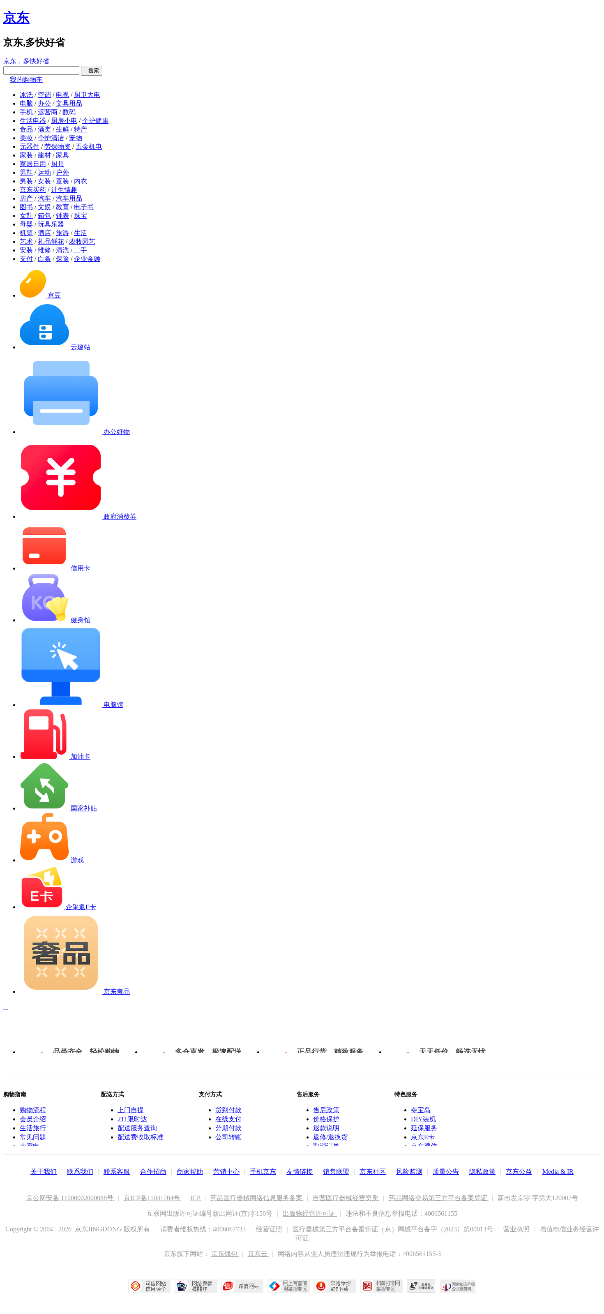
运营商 (48, 112)
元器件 (29, 146)
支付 (26, 258)
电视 (62, 94)
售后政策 (326, 1109)
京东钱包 (225, 1253)
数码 (69, 112)
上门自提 (131, 1109)
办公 (44, 103)
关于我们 (43, 1171)
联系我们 (80, 1171)
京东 (16, 17)
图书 (26, 206)
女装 (44, 181)
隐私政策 (482, 1171)
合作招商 (153, 1171)
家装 (26, 155)
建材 (44, 155)
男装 (26, 181)
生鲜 (62, 129)
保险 (62, 258)
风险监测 (409, 1171)
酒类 (44, 129)
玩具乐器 (51, 224)
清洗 (62, 250)
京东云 (258, 1253)
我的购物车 (26, 79)
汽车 (44, 198)
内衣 (80, 181)
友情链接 (299, 1171)
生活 (80, 232)
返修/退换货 (330, 1137)
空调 (44, 94)
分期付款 (228, 1128)
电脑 (26, 103)
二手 (80, 250)
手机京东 (263, 1171)
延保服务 (424, 1128)
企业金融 (87, 258)
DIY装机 (423, 1118)
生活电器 (33, 120)
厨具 (57, 163)
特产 (80, 129)
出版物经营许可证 (310, 1213)
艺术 (26, 241)
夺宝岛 (421, 1109)
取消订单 (326, 1146)
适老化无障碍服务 (421, 1286)
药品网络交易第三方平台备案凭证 (439, 1197)
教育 (62, 206)
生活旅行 (33, 1128)
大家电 (29, 1146)
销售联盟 (336, 1171)
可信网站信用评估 (149, 1286)
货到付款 (228, 1109)
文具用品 (69, 103)
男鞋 (26, 172)
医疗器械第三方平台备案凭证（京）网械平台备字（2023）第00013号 (394, 1229)
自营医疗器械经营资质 (346, 1197)
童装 (62, 181)
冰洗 (26, 94)
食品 (26, 129)
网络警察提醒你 (196, 1286)
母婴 (26, 224)
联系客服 (117, 1171)
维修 (44, 250)
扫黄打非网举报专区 (381, 1286)
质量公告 (446, 1171)
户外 (62, 172)
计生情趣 (64, 189)
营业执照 (517, 1229)
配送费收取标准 (141, 1137)
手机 (26, 112)
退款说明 (326, 1128)
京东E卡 (423, 1137)
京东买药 (33, 189)
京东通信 (424, 1146)
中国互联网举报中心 (288, 1286)
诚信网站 (242, 1286)
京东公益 (519, 1171)
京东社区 (373, 1171)
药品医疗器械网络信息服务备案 (257, 1197)
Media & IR (558, 1171)
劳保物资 (57, 146)
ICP (196, 1197)
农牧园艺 (82, 241)
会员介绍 (33, 1118)
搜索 (91, 70)
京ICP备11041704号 (153, 1197)
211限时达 (132, 1118)
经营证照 (270, 1229)
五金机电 (89, 146)
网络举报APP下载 (335, 1286)
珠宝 (80, 215)
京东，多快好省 (26, 61)
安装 (26, 250)
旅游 (62, 232)
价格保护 (326, 1118)
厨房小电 (64, 120)
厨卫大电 (87, 94)
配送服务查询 (137, 1128)
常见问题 (33, 1137)
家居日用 (33, 163)
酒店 (44, 232)
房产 (26, 198)
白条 (44, 258)
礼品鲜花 (51, 241)
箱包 (44, 215)
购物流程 (33, 1109)
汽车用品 (69, 198)
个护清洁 (51, 137)
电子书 (84, 206)
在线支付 (228, 1118)
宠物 (75, 137)
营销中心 (226, 1171)
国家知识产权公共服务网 (458, 1286)
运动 (44, 172)
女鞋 (26, 215)
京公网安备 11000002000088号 (70, 1197)
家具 (62, 155)
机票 (26, 232)
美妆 (26, 137)
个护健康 (95, 120)
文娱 (44, 206)
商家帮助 (190, 1171)
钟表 (62, 215)
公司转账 (228, 1137)
